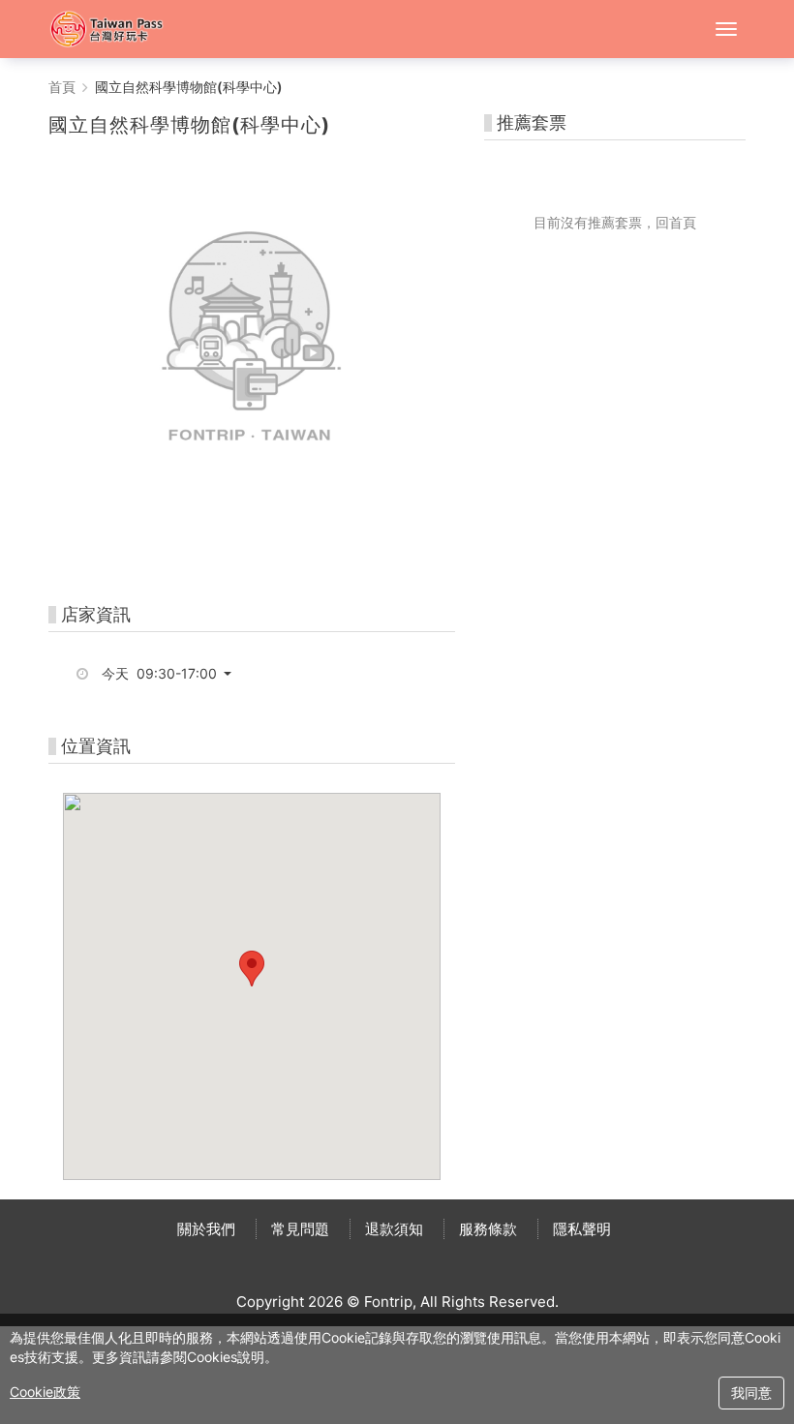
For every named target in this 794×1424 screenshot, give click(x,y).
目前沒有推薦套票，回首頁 (615, 222)
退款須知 (394, 1229)
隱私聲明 (582, 1229)
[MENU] (726, 29)
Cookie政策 (45, 1391)
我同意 (751, 1392)
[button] (174, 673)
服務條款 (488, 1229)
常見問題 (300, 1229)
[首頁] (115, 29)
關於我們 (206, 1229)
